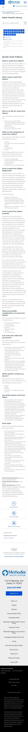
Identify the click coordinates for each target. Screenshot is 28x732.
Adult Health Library (8, 12)
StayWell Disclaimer (18, 556)
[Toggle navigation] (3, 7)
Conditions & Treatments (13, 11)
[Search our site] (2, 2)
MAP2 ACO (14, 654)
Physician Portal (14, 627)
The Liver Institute (17, 670)
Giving (14, 641)
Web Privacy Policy (14, 682)
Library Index (8, 39)
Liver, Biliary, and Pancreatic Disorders (13, 13)
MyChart (14, 609)
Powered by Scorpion (14, 692)
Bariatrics (3, 673)
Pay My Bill (14, 662)
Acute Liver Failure (8, 538)
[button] (25, 2)
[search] (12, 23)
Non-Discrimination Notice (14, 645)
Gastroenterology (5, 670)
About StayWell (8, 556)
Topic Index (8, 37)
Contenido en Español (21, 6)
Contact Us (14, 593)
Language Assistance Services (14, 637)
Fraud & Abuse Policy (14, 613)
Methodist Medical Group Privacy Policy (14, 632)
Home (3, 11)
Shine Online (14, 649)
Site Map (14, 685)
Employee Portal (14, 617)
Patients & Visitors (14, 658)
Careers (14, 605)
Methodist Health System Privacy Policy (14, 622)
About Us (14, 601)
